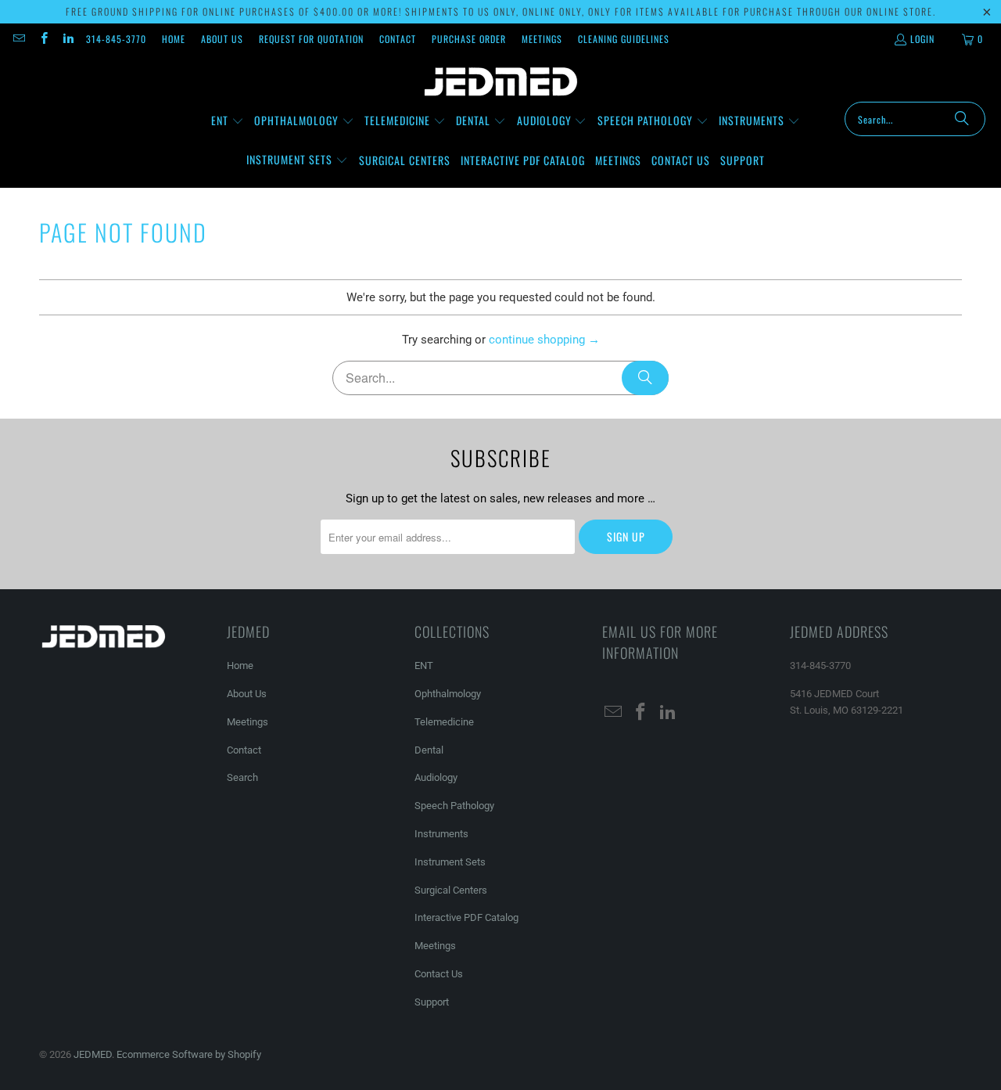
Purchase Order (469, 38)
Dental (428, 750)
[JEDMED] (501, 82)
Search (242, 777)
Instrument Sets (450, 862)
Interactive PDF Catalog (466, 917)
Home (173, 38)
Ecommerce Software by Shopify (189, 1054)
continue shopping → (544, 340)
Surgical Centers (450, 890)
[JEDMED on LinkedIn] (67, 38)
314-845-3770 (116, 38)
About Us (222, 38)
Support (431, 1002)
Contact (397, 38)
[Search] (961, 119)
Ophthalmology (447, 694)
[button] (227, 121)
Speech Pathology (454, 805)
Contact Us (438, 974)
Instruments (441, 834)
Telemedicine (444, 722)
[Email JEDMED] (18, 38)
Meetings (542, 38)
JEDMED (93, 1054)
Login (922, 38)
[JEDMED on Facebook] (42, 38)
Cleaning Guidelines (623, 38)
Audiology (435, 777)
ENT (423, 665)
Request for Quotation (311, 38)
